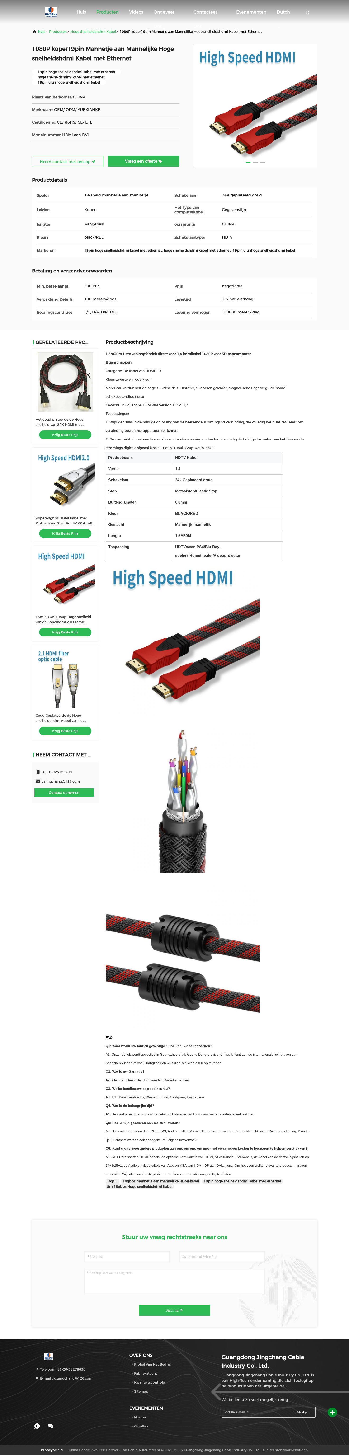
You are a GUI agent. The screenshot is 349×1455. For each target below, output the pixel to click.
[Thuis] (51, 12)
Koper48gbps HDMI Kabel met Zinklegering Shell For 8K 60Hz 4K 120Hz (64, 523)
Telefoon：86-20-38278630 (62, 1369)
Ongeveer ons (164, 14)
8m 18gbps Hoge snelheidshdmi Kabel (139, 1186)
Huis (81, 12)
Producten (107, 12)
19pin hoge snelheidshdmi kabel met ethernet (242, 1181)
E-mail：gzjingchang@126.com (66, 1378)
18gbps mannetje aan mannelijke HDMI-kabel (161, 1181)
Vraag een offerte (141, 161)
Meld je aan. (303, 1412)
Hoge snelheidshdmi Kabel (93, 31)
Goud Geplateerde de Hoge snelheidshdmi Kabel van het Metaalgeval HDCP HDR (60, 720)
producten (58, 31)
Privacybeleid (52, 1450)
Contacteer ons (205, 14)
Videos (136, 12)
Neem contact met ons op (66, 161)
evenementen (251, 12)
